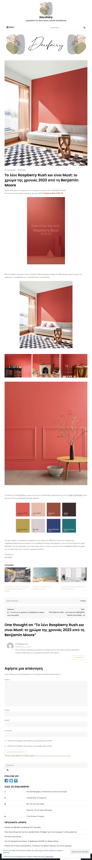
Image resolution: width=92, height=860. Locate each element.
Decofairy (46, 17)
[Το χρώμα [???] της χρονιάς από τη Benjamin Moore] (74, 574)
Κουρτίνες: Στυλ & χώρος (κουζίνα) (39, 810)
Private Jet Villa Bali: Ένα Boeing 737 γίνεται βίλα (23, 827)
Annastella (11, 170)
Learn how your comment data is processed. (53, 756)
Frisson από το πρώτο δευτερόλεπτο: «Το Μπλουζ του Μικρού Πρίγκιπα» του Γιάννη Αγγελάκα (38, 846)
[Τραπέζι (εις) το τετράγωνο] (7, 797)
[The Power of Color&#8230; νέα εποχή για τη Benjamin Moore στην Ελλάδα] (17, 574)
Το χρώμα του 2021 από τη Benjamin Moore (42, 587)
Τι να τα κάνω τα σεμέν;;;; (36, 816)
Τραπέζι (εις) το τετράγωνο (37, 798)
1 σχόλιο (83, 601)
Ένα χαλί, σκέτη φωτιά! (13, 836)
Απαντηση (78, 657)
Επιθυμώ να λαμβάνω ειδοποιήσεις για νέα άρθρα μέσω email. (30, 746)
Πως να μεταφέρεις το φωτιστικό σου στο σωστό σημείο (47, 792)
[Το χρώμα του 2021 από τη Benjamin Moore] (45, 574)
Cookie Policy (48, 857)
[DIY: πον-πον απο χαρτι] (7, 804)
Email (7, 720)
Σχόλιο (8, 679)
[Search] (84, 27)
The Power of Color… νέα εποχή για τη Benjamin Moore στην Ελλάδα (16, 588)
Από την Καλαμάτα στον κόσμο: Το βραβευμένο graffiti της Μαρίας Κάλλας (32, 841)
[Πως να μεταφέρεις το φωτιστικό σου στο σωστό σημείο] (7, 791)
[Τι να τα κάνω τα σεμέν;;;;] (7, 816)
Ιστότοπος (8, 730)
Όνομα (8, 710)
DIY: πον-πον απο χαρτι (35, 804)
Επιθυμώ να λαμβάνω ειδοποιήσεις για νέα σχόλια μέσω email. (30, 741)
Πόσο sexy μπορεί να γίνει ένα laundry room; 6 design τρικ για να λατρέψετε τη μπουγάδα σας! (41, 832)
